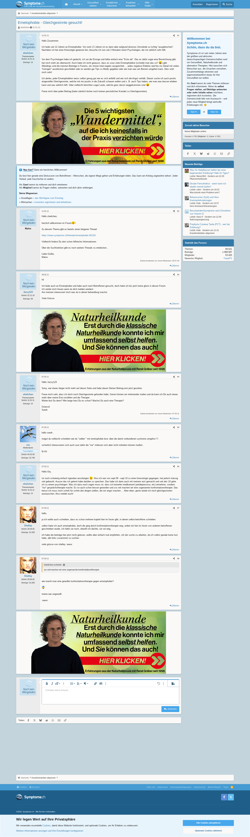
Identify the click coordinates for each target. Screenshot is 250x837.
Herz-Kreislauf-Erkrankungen (203, 206)
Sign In (193, 112)
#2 (178, 211)
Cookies (23, 787)
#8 (178, 558)
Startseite (66, 4)
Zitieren (175, 96)
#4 (178, 377)
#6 (178, 466)
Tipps (225, 787)
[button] (77, 4)
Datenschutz (199, 787)
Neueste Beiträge (194, 164)
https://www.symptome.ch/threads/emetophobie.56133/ (69, 235)
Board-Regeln (214, 787)
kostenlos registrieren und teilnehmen (53, 202)
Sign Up (214, 112)
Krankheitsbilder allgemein (202, 233)
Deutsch (35, 787)
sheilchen (24, 27)
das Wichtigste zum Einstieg (49, 198)
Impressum (163, 787)
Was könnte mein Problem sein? (205, 192)
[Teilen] (174, 35)
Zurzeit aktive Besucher (197, 125)
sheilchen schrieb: (53, 565)
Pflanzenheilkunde (198, 179)
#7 (178, 508)
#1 (178, 35)
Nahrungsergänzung (199, 219)
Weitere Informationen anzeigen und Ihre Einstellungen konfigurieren (49, 831)
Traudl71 (227, 258)
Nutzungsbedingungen (180, 787)
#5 (178, 427)
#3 (178, 275)
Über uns (151, 787)
